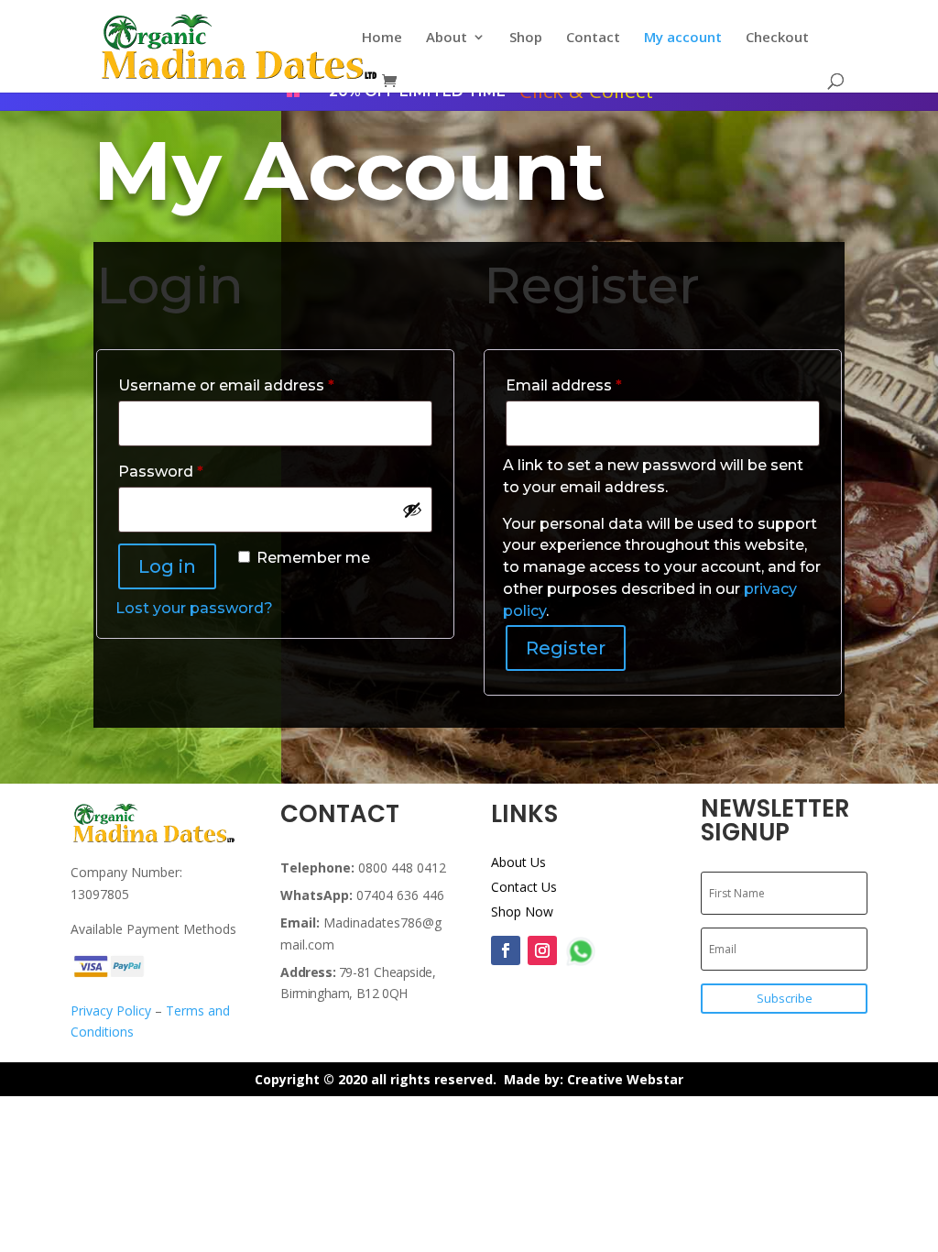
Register (565, 648)
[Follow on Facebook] (505, 950)
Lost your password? (194, 608)
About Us (518, 862)
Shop (525, 38)
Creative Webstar (625, 1079)
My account (683, 38)
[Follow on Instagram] (542, 950)
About (446, 38)
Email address (597, 385)
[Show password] (412, 510)
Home (382, 38)
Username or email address (259, 385)
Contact (593, 38)
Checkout (777, 38)
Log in (167, 566)
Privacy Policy (111, 1010)
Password (194, 471)
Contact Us (524, 886)
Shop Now (522, 911)
